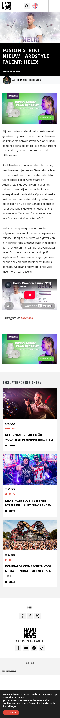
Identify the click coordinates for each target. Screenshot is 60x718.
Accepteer (11, 712)
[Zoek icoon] (27, 6)
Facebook (27, 318)
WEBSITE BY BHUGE (9, 671)
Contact (30, 663)
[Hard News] (6, 5)
